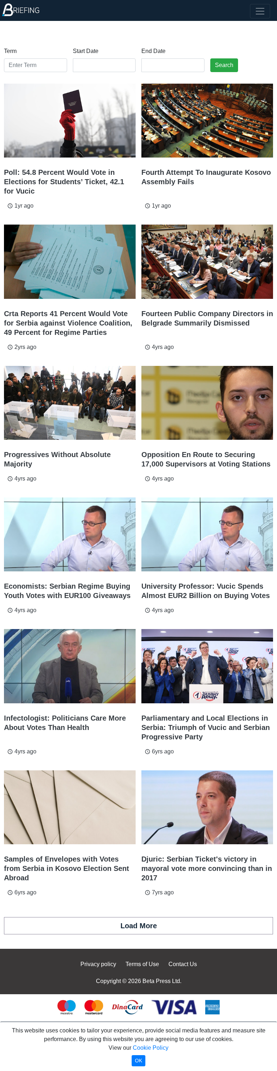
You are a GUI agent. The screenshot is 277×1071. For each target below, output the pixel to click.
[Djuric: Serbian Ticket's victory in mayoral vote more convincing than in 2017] (207, 807)
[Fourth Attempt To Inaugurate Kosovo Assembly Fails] (207, 121)
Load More (138, 926)
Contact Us (182, 964)
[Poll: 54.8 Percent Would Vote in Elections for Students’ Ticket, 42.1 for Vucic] (70, 121)
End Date (153, 51)
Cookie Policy (150, 1048)
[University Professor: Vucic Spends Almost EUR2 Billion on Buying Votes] (207, 534)
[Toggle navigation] (260, 11)
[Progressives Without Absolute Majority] (70, 403)
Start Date (85, 51)
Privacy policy (98, 964)
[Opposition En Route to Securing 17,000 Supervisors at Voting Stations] (207, 403)
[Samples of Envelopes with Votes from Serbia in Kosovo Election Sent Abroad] (70, 807)
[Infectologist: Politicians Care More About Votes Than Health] (70, 666)
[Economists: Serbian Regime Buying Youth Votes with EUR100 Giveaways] (70, 534)
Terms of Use (142, 964)
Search (224, 65)
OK (138, 1060)
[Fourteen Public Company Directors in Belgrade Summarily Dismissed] (207, 261)
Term (10, 51)
